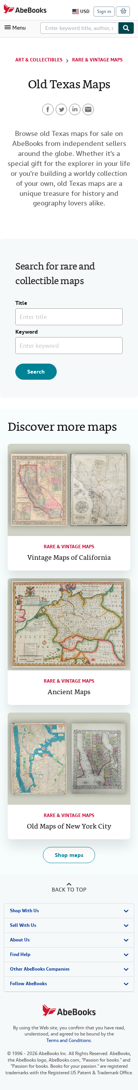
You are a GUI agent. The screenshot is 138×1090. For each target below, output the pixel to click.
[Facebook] (48, 109)
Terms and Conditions (68, 1040)
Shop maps (69, 855)
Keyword (26, 332)
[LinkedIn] (74, 109)
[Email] (88, 109)
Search (36, 371)
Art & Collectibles (38, 60)
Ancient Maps (69, 692)
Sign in (104, 11)
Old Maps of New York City (69, 827)
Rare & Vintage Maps (97, 60)
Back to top (69, 889)
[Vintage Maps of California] (69, 490)
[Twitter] (61, 109)
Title (21, 303)
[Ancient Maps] (69, 624)
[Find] (126, 28)
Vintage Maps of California (69, 558)
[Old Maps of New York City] (69, 759)
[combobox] (79, 28)
